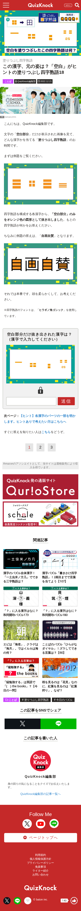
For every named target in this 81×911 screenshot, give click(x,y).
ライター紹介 (40, 870)
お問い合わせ (40, 874)
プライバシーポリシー (40, 862)
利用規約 (40, 854)
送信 (66, 401)
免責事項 (40, 866)
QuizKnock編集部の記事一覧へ (40, 793)
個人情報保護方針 (40, 858)
